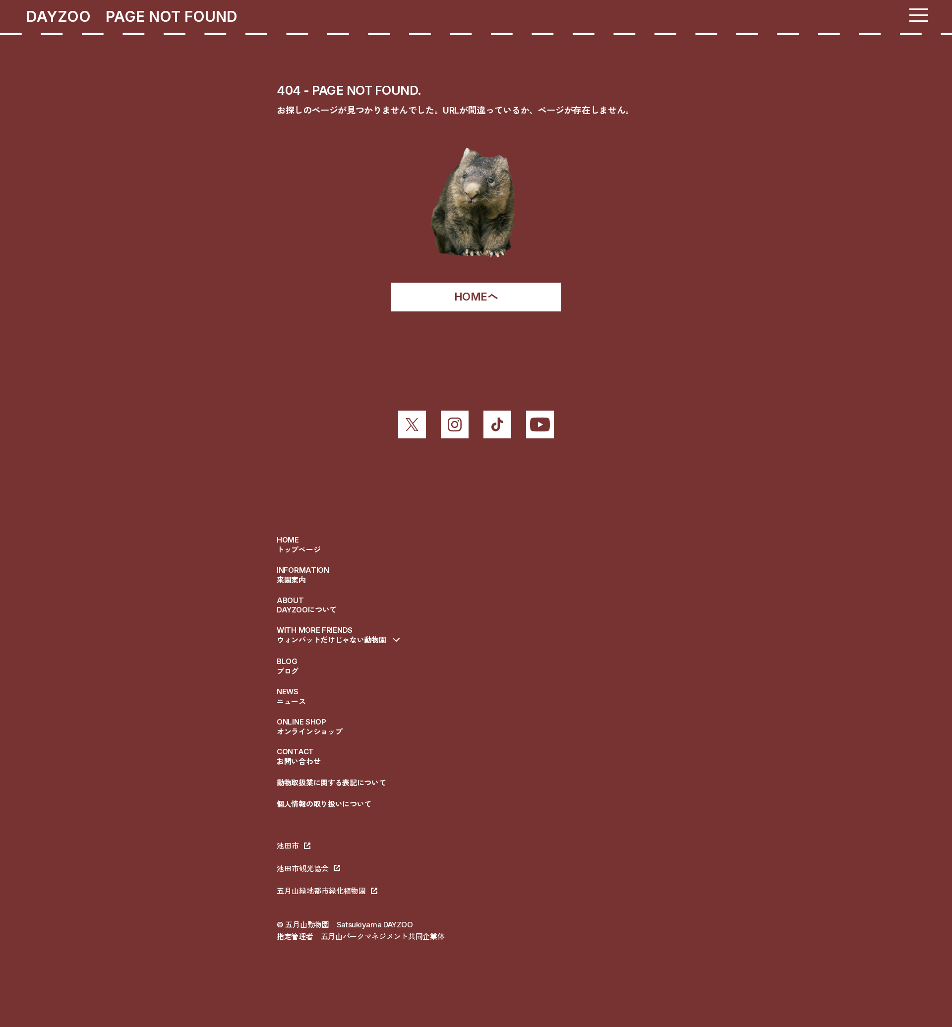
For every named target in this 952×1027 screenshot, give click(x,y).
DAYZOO (66, 16)
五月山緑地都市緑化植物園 (321, 891)
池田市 (288, 845)
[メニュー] (919, 15)
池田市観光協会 (303, 868)
